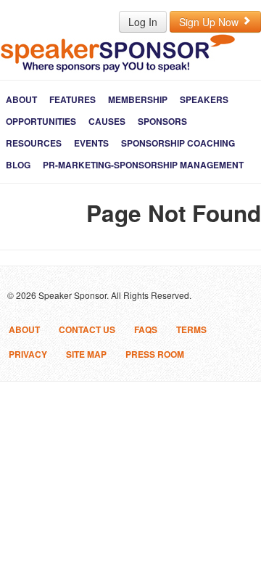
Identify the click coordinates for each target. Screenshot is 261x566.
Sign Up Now (210, 22)
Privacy (28, 354)
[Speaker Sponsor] (118, 53)
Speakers (204, 99)
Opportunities (41, 121)
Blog (18, 164)
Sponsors (162, 121)
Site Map (86, 354)
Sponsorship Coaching (178, 142)
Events (91, 142)
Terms (191, 329)
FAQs (145, 329)
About (21, 99)
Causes (106, 121)
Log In (142, 22)
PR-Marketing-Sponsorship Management (143, 164)
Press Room (154, 354)
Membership (137, 99)
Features (72, 99)
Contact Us (87, 329)
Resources (34, 142)
